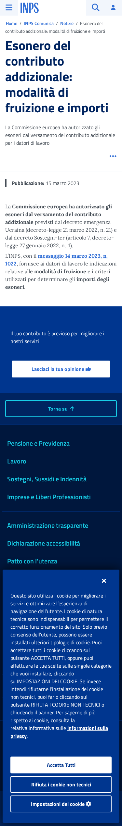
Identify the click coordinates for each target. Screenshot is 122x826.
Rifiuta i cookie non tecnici (61, 784)
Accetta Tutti (61, 765)
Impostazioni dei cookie (58, 804)
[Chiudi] (104, 580)
